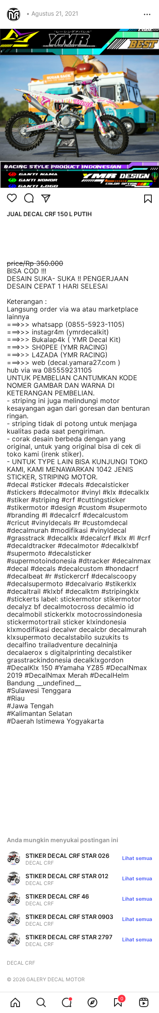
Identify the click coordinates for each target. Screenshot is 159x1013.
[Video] (144, 1002)
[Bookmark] (148, 199)
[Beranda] (15, 1002)
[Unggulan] (92, 1002)
